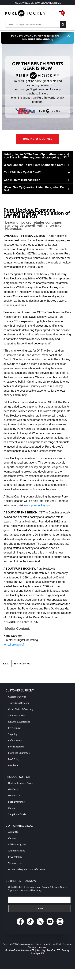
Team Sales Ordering (18, 702)
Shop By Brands (16, 801)
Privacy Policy (15, 856)
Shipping (12, 734)
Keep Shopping (21, 663)
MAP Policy (14, 759)
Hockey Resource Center (21, 783)
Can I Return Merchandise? (22, 179)
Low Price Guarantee (19, 752)
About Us (13, 831)
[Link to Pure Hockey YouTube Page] (50, 925)
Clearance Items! (51, 2)
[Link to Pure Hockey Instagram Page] (60, 925)
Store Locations (16, 746)
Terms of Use (15, 863)
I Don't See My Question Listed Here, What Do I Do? (34, 189)
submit (39, 908)
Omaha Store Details (37, 138)
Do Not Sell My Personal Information (27, 869)
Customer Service (17, 696)
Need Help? (8, 944)
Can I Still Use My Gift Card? (22, 172)
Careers (12, 838)
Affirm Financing (16, 850)
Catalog (12, 808)
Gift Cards (13, 789)
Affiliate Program (17, 844)
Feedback (13, 765)
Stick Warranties (16, 715)
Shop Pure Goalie (17, 814)
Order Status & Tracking (20, 709)
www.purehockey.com (37, 505)
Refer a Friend (15, 740)
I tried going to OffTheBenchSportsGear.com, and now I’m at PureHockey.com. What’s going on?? (36, 156)
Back (6, 663)
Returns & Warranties (19, 721)
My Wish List (14, 795)
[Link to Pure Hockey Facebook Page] (21, 925)
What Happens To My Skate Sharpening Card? (34, 164)
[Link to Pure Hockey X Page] (41, 925)
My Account (14, 727)
